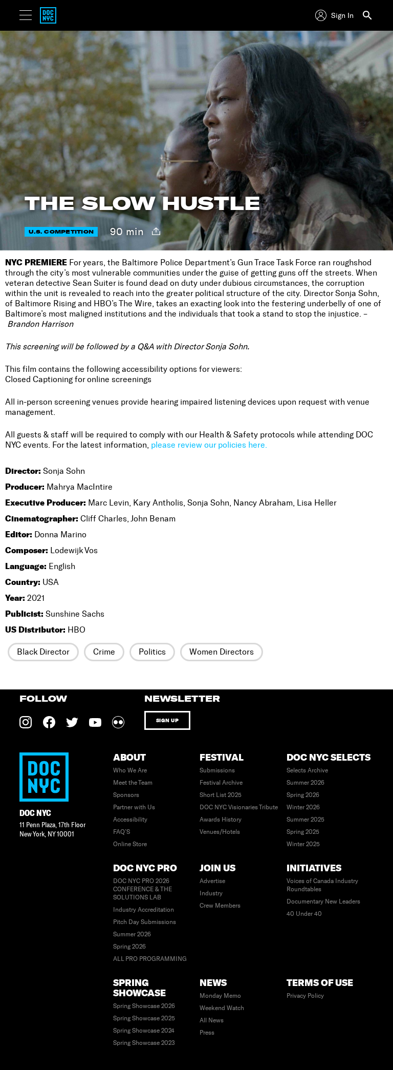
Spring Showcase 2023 (144, 1042)
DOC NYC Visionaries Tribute (239, 807)
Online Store (130, 844)
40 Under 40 (304, 913)
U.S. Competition (61, 231)
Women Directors (221, 652)
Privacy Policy (305, 995)
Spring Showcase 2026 (144, 1006)
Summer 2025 (305, 819)
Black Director (43, 652)
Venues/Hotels (220, 831)
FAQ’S (121, 831)
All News (212, 1020)
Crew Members (220, 905)
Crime (104, 652)
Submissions (217, 770)
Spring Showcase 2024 (143, 1030)
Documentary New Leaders (323, 901)
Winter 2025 (303, 844)
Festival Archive (221, 782)
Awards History (221, 819)
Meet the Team (132, 782)
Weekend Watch (222, 1008)
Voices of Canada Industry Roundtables (322, 885)
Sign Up (167, 720)
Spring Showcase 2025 (144, 1018)
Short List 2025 (221, 795)
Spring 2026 (303, 795)
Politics (152, 652)
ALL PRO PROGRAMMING (150, 958)
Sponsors (126, 795)
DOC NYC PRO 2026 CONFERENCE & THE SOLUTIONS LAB (142, 889)
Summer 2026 (305, 782)
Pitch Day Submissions (144, 922)
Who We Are (130, 770)
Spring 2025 (303, 831)
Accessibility (130, 819)
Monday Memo (220, 995)
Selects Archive (307, 770)
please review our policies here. (209, 445)
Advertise (212, 881)
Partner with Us (134, 807)
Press (207, 1032)
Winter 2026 (303, 807)
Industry (211, 893)
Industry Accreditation (143, 909)
